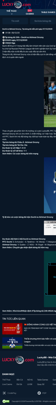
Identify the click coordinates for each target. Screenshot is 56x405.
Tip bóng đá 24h (12, 37)
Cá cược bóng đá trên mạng (25, 153)
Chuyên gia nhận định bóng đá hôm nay (31, 247)
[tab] (15, 21)
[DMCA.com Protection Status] (5, 401)
